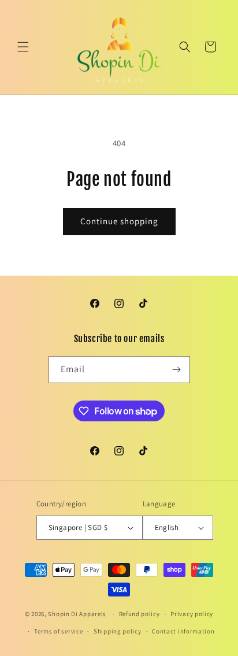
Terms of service (58, 631)
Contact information (183, 631)
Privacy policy (191, 614)
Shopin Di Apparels (77, 614)
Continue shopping (119, 221)
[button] (23, 47)
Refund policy (139, 614)
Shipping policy (118, 631)
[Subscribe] (176, 369)
